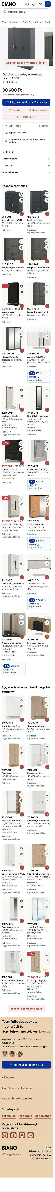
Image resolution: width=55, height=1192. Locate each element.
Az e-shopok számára (18, 1098)
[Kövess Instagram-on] (5, 1135)
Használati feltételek (40, 1155)
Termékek (9, 1115)
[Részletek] (22, 214)
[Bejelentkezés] (40, 4)
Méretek (7, 165)
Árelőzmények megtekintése (17, 95)
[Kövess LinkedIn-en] (31, 1135)
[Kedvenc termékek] (34, 4)
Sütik (48, 1147)
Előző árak (8, 151)
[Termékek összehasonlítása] (27, 4)
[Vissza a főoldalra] (9, 4)
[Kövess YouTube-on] (22, 1135)
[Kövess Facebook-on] (13, 1135)
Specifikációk (10, 172)
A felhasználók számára (19, 1088)
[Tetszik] (21, 194)
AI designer (43, 1115)
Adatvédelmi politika (40, 1151)
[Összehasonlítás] (21, 200)
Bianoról (9, 1077)
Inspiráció (25, 1115)
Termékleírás (9, 158)
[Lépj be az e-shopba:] (21, 48)
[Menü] (48, 4)
